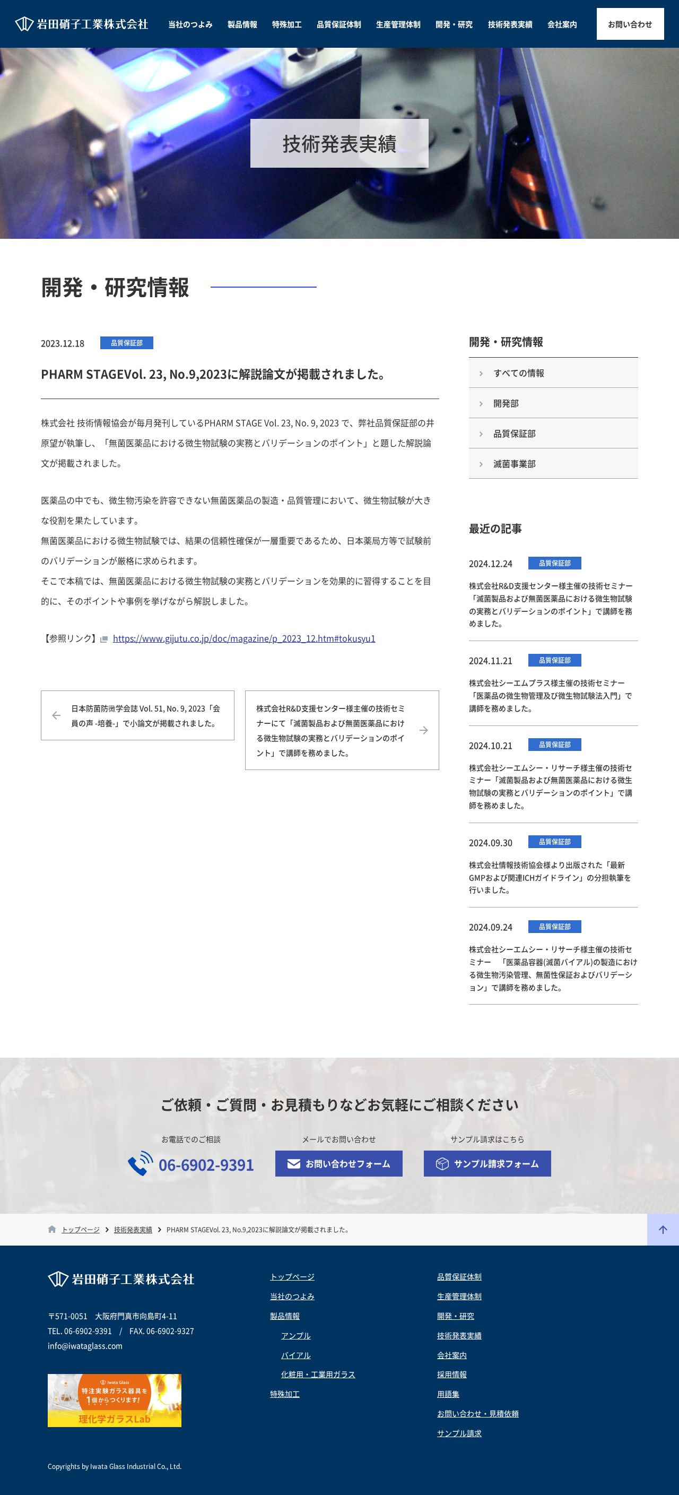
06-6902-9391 (206, 1165)
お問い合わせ (630, 24)
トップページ (81, 1229)
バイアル (296, 1355)
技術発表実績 (510, 24)
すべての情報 (518, 372)
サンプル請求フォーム (496, 1163)
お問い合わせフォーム (348, 1163)
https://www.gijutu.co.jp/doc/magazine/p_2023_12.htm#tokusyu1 (244, 638)
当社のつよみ (190, 24)
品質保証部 (127, 343)
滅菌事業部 (514, 463)
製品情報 (242, 24)
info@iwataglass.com (85, 1345)
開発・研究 (454, 24)
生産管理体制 (398, 24)
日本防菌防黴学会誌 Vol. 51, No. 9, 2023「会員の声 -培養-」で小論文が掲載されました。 (145, 715)
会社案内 (562, 24)
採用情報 (452, 1374)
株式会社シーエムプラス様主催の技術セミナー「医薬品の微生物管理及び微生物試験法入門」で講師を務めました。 (550, 695)
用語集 (448, 1393)
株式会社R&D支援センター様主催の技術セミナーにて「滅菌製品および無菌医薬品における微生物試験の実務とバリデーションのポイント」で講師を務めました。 (330, 730)
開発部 (506, 402)
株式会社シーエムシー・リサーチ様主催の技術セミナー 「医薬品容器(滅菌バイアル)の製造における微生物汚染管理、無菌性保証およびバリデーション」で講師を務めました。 (553, 968)
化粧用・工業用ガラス (318, 1374)
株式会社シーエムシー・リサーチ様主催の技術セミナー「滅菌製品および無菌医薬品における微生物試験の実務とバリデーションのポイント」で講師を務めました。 (550, 786)
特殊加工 (287, 24)
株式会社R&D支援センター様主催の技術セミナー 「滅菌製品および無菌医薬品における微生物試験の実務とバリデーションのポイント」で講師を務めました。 (553, 604)
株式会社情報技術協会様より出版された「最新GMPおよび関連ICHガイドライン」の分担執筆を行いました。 (550, 877)
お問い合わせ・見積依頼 (478, 1413)
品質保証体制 (339, 24)
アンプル (296, 1335)
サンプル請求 (459, 1433)
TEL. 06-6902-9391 (80, 1330)
